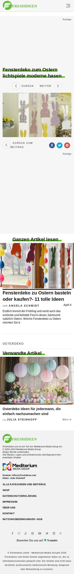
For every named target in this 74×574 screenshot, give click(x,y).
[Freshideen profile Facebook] (13, 533)
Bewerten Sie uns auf (30, 540)
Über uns (9, 507)
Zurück (27, 86)
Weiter (47, 86)
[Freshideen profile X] (47, 533)
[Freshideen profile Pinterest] (33, 533)
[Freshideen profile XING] (60, 533)
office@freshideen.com (24, 475)
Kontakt (9, 513)
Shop (6, 490)
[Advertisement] (37, 42)
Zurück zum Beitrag (21, 145)
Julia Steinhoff (22, 419)
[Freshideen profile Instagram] (19, 533)
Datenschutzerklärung (20, 496)
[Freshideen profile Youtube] (40, 533)
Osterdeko (13, 343)
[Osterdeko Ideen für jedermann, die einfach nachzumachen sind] (37, 381)
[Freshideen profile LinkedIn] (54, 533)
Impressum (10, 501)
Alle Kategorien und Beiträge (24, 484)
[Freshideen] (19, 5)
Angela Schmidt (24, 305)
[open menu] (68, 6)
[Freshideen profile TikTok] (26, 533)
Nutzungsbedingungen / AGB (22, 519)
